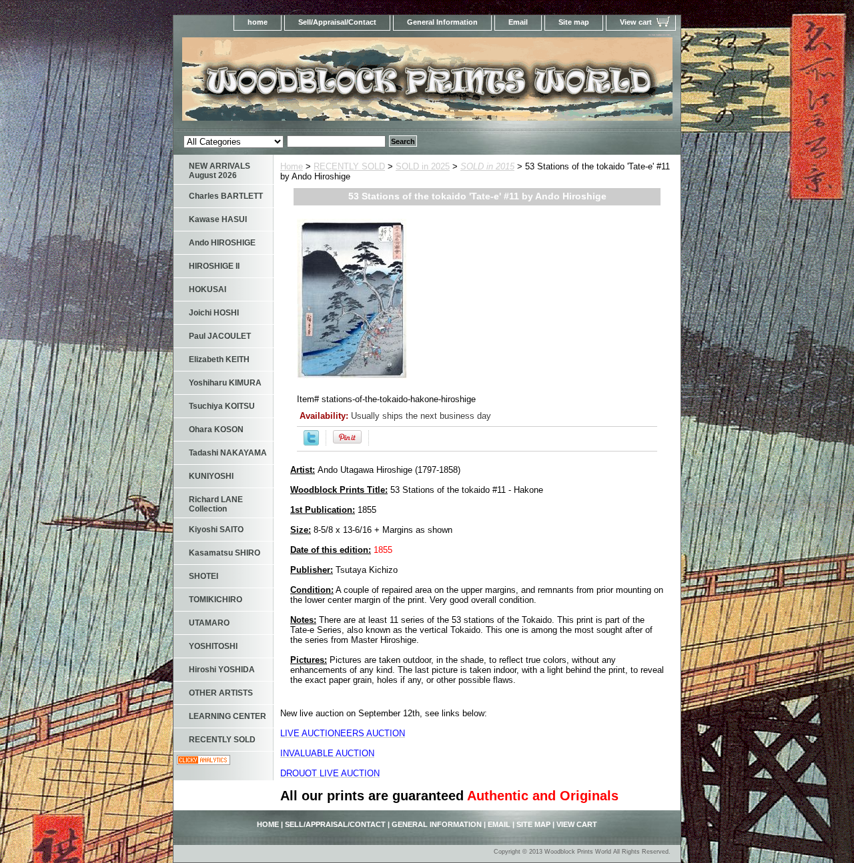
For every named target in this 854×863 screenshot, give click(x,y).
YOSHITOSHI (213, 646)
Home (291, 166)
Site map (573, 22)
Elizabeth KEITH (219, 359)
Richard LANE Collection (216, 504)
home (258, 22)
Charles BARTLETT (226, 196)
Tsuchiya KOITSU (222, 406)
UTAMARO (209, 623)
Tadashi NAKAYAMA (228, 453)
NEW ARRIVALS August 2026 (219, 170)
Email (518, 22)
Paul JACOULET (220, 336)
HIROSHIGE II (214, 266)
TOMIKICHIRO (215, 599)
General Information (442, 22)
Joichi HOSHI (214, 312)
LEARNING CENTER (227, 716)
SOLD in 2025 (423, 166)
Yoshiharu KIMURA (225, 382)
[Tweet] (311, 443)
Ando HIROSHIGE (222, 242)
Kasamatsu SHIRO (224, 553)
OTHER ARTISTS (221, 693)
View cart (636, 22)
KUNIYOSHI (211, 476)
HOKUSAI (207, 289)
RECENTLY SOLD (349, 166)
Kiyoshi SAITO (216, 529)
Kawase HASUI (218, 219)
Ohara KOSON (216, 429)
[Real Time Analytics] (203, 762)
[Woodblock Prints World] (340, 83)
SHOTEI (203, 576)
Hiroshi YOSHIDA (222, 669)
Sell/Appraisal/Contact (337, 22)
